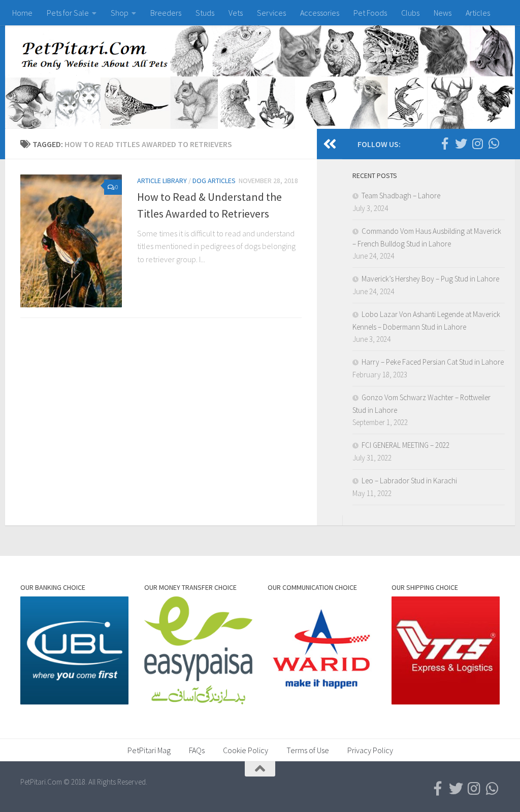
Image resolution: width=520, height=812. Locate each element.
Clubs (410, 13)
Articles (478, 13)
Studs (205, 13)
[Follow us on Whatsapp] (494, 143)
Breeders (165, 13)
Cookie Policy (245, 750)
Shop (119, 13)
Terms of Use (307, 750)
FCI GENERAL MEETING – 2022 (405, 445)
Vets (236, 13)
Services (271, 13)
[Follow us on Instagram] (477, 143)
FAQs (197, 750)
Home (22, 13)
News (442, 13)
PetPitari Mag (149, 750)
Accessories (319, 13)
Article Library (162, 180)
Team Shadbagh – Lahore (401, 195)
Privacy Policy (370, 750)
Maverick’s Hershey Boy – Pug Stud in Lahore (430, 279)
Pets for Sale (68, 13)
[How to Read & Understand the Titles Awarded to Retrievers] (71, 240)
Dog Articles (214, 180)
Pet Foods (370, 13)
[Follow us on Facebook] (445, 143)
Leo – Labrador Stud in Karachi (409, 480)
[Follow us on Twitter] (461, 143)
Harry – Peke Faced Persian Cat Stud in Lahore (433, 362)
